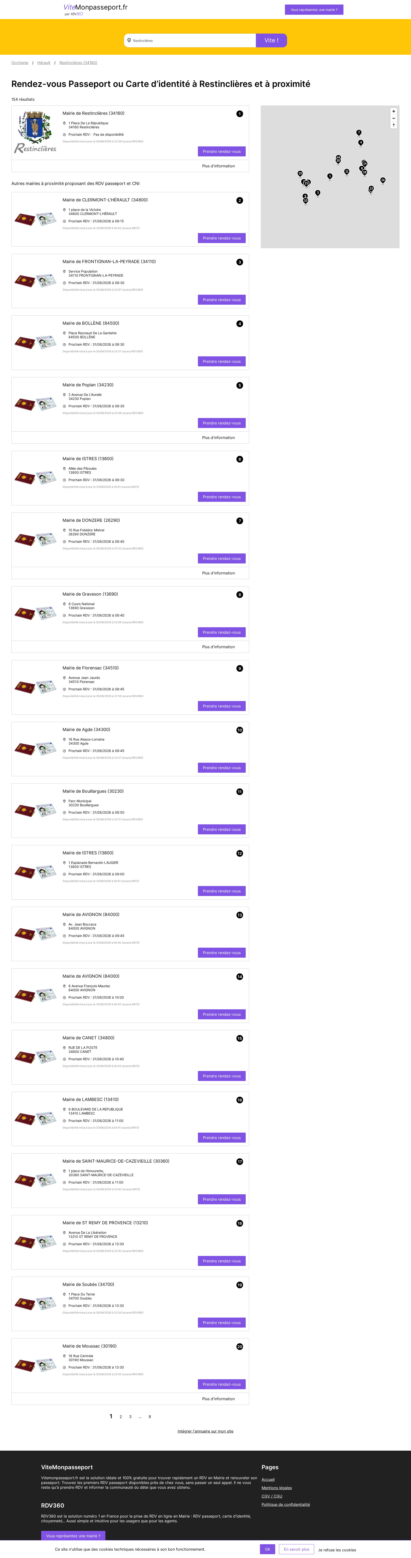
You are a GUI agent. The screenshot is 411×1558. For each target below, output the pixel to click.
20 (338, 160)
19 (300, 173)
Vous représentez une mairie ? (314, 10)
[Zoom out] (393, 118)
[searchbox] (190, 40)
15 (306, 183)
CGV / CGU (272, 1496)
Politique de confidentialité (286, 1504)
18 (364, 172)
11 (346, 171)
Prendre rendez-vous (222, 151)
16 (383, 180)
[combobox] (190, 40)
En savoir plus (296, 1549)
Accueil (268, 1479)
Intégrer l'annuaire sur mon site (205, 1431)
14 (365, 163)
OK (267, 1549)
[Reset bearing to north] (393, 125)
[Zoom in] (393, 111)
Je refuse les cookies (337, 1550)
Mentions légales (277, 1487)
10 (305, 200)
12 (371, 188)
